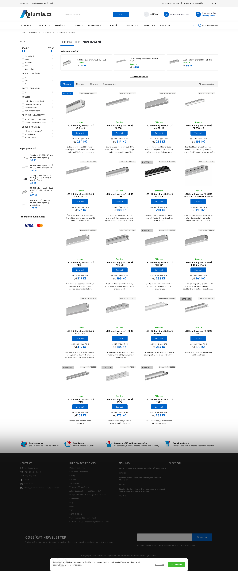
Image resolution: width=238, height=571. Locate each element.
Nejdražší (94, 84)
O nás (71, 506)
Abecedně (67, 84)
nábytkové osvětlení (39, 101)
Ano (39, 80)
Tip (39, 65)
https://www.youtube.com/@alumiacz (41, 488)
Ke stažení (74, 498)
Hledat (121, 14)
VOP (71, 510)
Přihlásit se (202, 537)
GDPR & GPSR (75, 514)
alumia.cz (28, 484)
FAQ (71, 502)
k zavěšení (39, 134)
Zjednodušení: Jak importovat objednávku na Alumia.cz (140, 478)
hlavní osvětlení (39, 110)
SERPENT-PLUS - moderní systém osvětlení (89, 522)
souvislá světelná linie (39, 122)
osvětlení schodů (39, 104)
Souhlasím (178, 564)
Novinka (39, 62)
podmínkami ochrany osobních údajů (181, 545)
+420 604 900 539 (32, 472)
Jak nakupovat (76, 483)
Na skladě (39, 56)
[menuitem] (28, 25)
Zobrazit (80, 133)
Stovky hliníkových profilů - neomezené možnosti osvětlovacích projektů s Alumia (142, 490)
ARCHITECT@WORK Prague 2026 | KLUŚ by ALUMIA (142, 468)
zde (79, 565)
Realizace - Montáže (193, 3)
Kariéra (72, 479)
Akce (39, 59)
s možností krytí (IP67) (39, 119)
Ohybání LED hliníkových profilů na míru (87, 495)
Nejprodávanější (109, 84)
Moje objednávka (170, 3)
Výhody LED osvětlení (79, 487)
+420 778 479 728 (28, 476)
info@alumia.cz (31, 468)
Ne (39, 83)
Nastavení (159, 564)
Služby (72, 475)
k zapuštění (39, 137)
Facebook (28, 480)
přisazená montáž (39, 131)
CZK (214, 3)
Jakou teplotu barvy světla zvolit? (85, 491)
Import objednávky (179, 14)
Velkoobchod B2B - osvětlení (82, 518)
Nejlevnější (80, 84)
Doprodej (39, 68)
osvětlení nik (39, 107)
